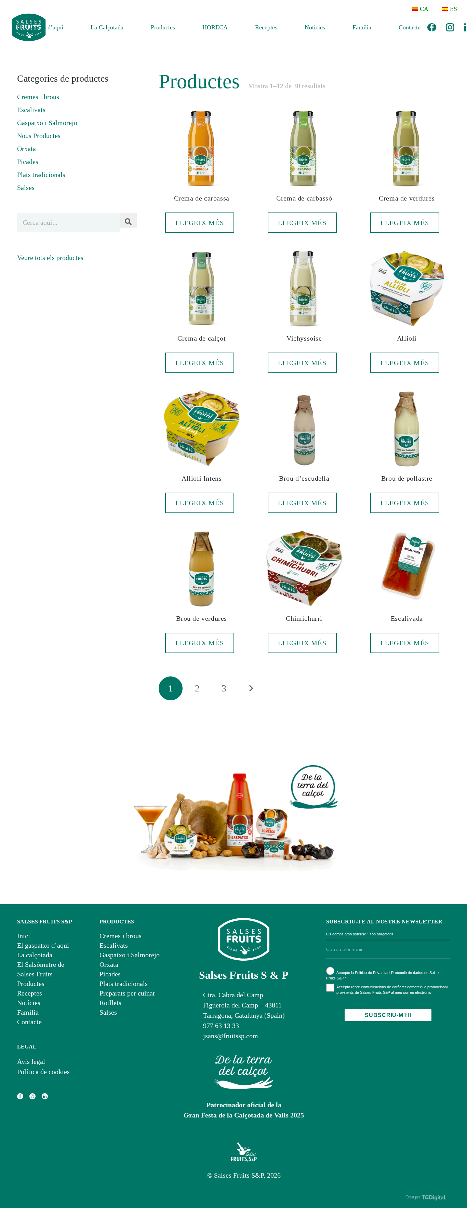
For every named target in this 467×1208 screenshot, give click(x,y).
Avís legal (31, 1061)
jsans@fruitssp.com (230, 1036)
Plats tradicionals (41, 174)
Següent (251, 688)
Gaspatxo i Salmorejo (47, 122)
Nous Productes (39, 135)
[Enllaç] (450, 27)
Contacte (29, 1022)
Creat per (413, 1197)
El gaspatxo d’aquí (43, 945)
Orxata (26, 148)
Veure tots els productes (50, 257)
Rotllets (110, 1002)
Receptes (29, 993)
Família (28, 1012)
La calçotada (34, 955)
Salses (26, 187)
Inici (23, 935)
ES (453, 8)
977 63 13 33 (221, 1025)
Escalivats (31, 109)
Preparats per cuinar (127, 993)
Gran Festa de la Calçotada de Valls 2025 (244, 1115)
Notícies (28, 1002)
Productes (30, 983)
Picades (27, 161)
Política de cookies (43, 1071)
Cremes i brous (38, 96)
